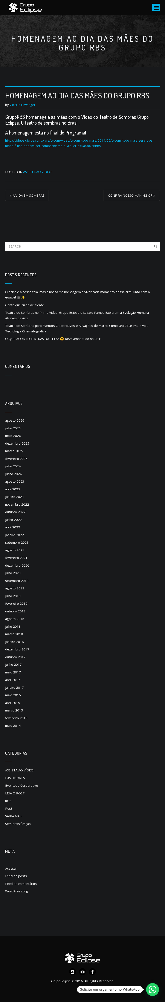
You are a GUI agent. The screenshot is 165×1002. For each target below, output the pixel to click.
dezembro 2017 (17, 649)
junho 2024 (13, 474)
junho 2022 (13, 519)
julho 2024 (13, 466)
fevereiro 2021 (16, 557)
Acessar (11, 868)
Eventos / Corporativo (21, 785)
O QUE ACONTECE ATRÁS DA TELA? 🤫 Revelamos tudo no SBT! (53, 339)
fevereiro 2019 (16, 603)
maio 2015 (13, 695)
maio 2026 (13, 435)
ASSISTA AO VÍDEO (37, 172)
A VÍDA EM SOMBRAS (28, 195)
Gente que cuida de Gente (24, 305)
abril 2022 (12, 527)
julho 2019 (13, 596)
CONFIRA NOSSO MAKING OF (130, 195)
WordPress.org (16, 891)
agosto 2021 (14, 550)
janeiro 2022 (14, 535)
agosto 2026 (14, 420)
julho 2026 (13, 428)
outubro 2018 (15, 611)
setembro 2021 (17, 542)
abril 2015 (12, 703)
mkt (8, 801)
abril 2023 (12, 489)
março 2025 (14, 451)
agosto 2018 (14, 618)
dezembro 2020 (17, 565)
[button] (152, 989)
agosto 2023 (14, 481)
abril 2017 (12, 680)
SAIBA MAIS (13, 816)
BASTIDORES (15, 778)
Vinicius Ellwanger (22, 104)
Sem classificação (18, 823)
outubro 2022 (15, 512)
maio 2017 (13, 672)
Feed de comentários (21, 883)
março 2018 (14, 634)
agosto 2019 (14, 588)
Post (8, 808)
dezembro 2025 (17, 443)
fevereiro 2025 (16, 458)
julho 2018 (13, 626)
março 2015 (14, 710)
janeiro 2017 (14, 687)
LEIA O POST (15, 793)
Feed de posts (16, 876)
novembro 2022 (17, 504)
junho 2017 (13, 664)
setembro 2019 (17, 580)
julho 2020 (13, 573)
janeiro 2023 (14, 496)
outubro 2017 (15, 657)
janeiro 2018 (14, 641)
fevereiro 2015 (16, 718)
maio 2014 (13, 725)
